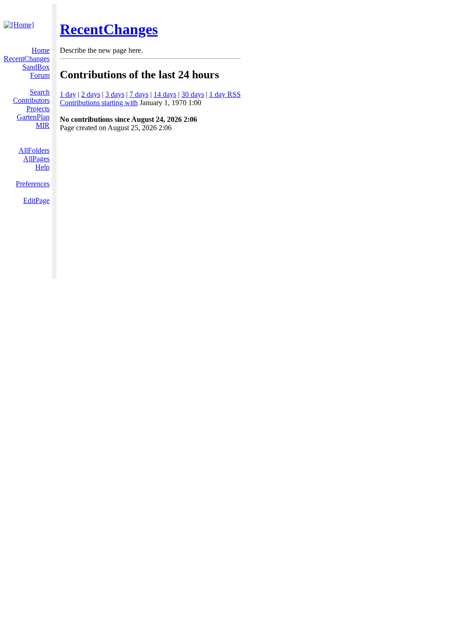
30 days (192, 94)
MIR (43, 125)
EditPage (36, 200)
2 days (90, 94)
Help (42, 167)
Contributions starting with (99, 103)
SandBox (36, 67)
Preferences (33, 184)
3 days (114, 94)
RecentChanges (109, 29)
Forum (40, 75)
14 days (165, 94)
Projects (38, 109)
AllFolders (34, 150)
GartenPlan (33, 117)
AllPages (36, 159)
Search (40, 92)
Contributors (31, 100)
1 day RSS (225, 94)
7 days (138, 94)
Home (41, 50)
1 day (68, 94)
